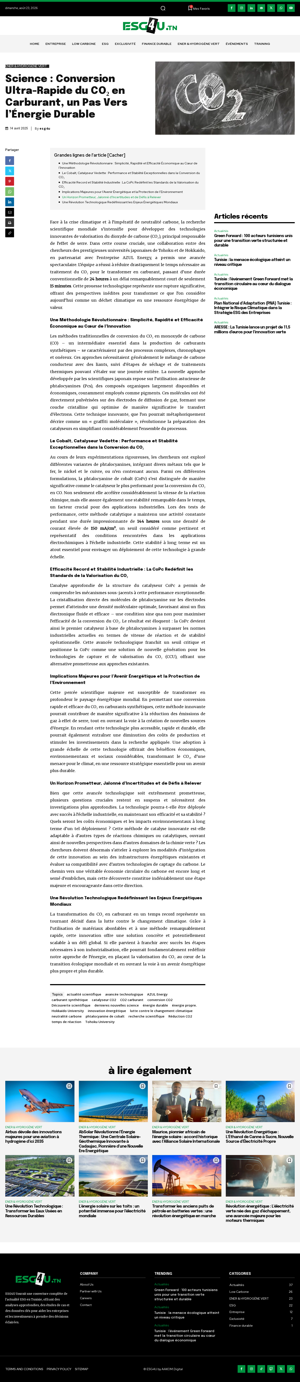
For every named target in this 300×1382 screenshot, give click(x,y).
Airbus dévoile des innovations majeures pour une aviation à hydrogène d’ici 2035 (33, 1137)
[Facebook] (231, 8)
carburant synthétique (70, 1000)
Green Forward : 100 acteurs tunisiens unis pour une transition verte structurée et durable (253, 240)
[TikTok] (261, 1369)
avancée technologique (124, 994)
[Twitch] (271, 1369)
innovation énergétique (107, 1010)
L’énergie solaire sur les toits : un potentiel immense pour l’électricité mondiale (112, 1211)
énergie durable (155, 1005)
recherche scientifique (146, 1016)
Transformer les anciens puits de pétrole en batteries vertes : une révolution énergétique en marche (184, 1211)
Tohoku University (100, 1021)
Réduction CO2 (180, 1016)
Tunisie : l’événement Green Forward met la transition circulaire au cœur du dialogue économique (253, 284)
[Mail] (261, 8)
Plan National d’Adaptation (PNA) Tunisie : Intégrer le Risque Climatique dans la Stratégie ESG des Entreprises (252, 308)
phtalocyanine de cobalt (105, 1016)
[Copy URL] (9, 233)
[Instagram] (241, 8)
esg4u (45, 129)
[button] (163, 8)
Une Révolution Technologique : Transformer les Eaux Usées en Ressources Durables (34, 1211)
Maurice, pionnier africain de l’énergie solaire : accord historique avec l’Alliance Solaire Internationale (186, 1137)
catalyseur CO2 (104, 1000)
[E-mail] (9, 212)
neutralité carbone (67, 1016)
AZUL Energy (157, 994)
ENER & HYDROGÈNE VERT (26, 66)
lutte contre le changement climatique (161, 1010)
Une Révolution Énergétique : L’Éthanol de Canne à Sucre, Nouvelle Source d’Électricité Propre (259, 1137)
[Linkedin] (251, 8)
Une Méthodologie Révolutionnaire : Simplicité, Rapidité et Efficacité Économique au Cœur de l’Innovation (128, 165)
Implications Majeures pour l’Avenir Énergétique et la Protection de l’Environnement (122, 192)
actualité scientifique (84, 994)
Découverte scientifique (71, 1005)
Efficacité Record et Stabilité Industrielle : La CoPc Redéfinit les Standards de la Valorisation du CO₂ (129, 184)
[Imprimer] (9, 222)
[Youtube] (291, 8)
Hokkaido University (68, 1010)
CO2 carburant (131, 1000)
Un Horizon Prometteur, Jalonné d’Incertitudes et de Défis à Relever (111, 197)
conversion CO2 (160, 1000)
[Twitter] (271, 8)
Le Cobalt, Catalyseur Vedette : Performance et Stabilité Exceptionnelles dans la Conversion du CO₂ (129, 175)
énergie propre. (184, 1005)
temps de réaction (66, 1021)
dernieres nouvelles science (116, 1005)
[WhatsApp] (281, 8)
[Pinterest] (9, 181)
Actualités (221, 231)
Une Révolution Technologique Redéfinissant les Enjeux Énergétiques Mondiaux (120, 202)
